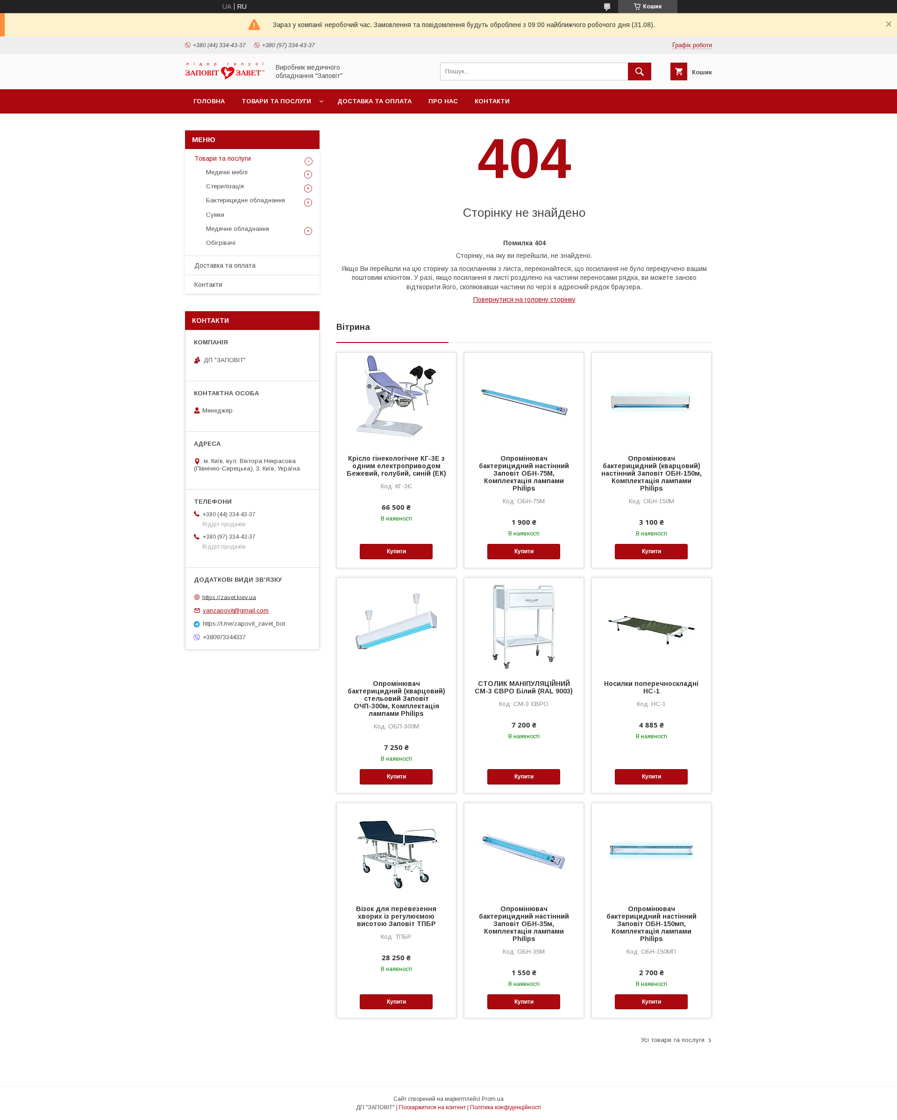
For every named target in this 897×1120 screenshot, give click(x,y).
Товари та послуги (276, 101)
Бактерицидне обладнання (245, 200)
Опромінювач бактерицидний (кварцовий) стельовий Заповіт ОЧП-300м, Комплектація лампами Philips (396, 698)
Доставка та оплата (374, 101)
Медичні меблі (227, 172)
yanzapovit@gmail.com (236, 610)
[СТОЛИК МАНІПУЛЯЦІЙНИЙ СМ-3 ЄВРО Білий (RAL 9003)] (524, 624)
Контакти (492, 101)
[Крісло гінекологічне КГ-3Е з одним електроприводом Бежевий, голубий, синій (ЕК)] (396, 399)
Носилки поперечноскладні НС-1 (651, 687)
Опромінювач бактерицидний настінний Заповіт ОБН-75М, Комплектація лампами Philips (524, 473)
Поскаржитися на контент (432, 1107)
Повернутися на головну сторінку (524, 299)
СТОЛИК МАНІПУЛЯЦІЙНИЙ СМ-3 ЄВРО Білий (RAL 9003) (524, 687)
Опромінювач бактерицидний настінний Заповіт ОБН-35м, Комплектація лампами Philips (524, 923)
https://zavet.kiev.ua (229, 596)
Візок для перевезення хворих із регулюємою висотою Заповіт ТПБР (396, 916)
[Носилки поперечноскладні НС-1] (651, 624)
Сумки (215, 214)
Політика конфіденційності (505, 1107)
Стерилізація (225, 186)
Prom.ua (493, 1099)
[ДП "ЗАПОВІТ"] (224, 77)
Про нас (443, 101)
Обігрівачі (220, 242)
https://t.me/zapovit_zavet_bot (244, 623)
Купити (396, 551)
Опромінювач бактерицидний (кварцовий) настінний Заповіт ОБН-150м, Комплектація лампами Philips (651, 473)
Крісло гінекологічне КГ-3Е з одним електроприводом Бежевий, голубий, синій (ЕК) (396, 466)
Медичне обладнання (237, 228)
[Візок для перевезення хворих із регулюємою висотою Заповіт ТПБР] (396, 850)
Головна (209, 101)
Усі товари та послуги (673, 1039)
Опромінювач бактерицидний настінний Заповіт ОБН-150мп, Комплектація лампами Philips (651, 923)
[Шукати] (639, 71)
